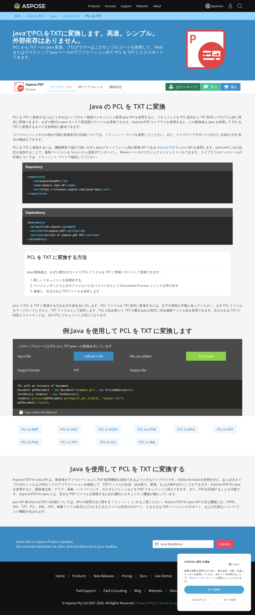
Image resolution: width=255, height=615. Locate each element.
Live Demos (163, 576)
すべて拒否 (230, 599)
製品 (17, 16)
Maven (76, 152)
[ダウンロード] (186, 87)
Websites (142, 6)
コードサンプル (60, 87)
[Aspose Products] (28, 6)
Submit (224, 544)
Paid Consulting (115, 591)
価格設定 (115, 87)
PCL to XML (147, 442)
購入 (234, 87)
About (157, 6)
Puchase (110, 6)
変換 (234, 134)
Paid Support (86, 591)
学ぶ (214, 87)
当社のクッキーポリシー (202, 578)
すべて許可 (214, 589)
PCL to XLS (108, 442)
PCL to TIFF (69, 442)
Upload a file (93, 356)
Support (126, 6)
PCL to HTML (147, 429)
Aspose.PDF (35, 16)
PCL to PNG (29, 442)
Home (60, 576)
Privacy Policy (145, 603)
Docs (143, 576)
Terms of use (168, 603)
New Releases (104, 576)
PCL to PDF (225, 429)
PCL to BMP (29, 429)
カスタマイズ (199, 599)
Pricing (127, 576)
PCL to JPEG (186, 429)
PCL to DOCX (108, 429)
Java (53, 16)
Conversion (70, 16)
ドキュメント (114, 134)
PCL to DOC (68, 429)
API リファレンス (90, 87)
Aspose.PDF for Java (172, 147)
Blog (137, 591)
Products (94, 6)
